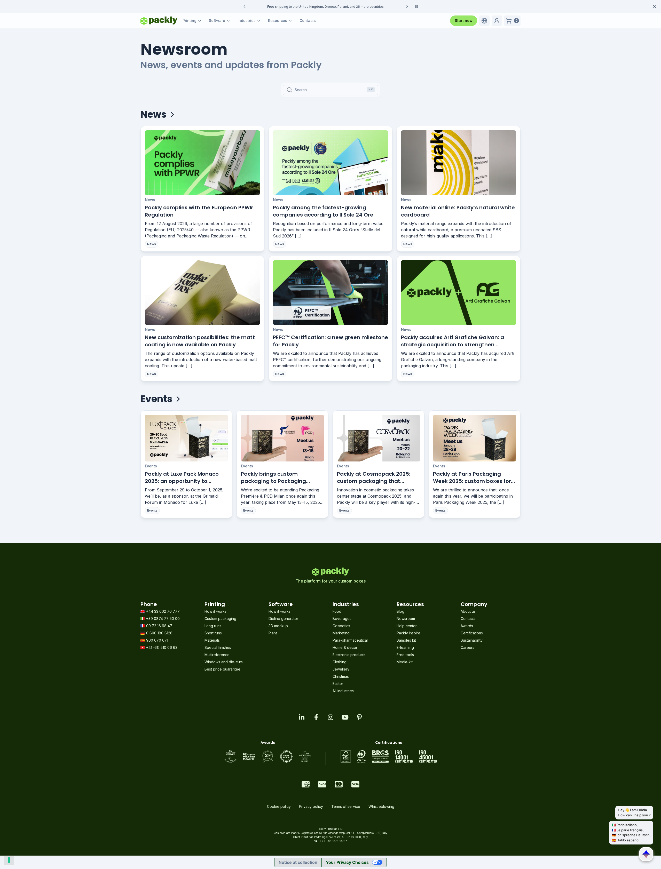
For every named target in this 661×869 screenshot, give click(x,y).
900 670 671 (157, 640)
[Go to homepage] (158, 21)
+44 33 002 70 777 (163, 611)
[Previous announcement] (244, 6)
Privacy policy (311, 806)
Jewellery (341, 669)
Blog (400, 611)
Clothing (340, 662)
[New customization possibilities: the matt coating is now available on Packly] (202, 292)
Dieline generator (283, 618)
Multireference (217, 654)
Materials (212, 640)
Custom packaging (220, 618)
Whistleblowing (381, 806)
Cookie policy (279, 806)
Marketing (341, 633)
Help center (407, 626)
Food (337, 611)
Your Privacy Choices (347, 862)
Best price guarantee (222, 669)
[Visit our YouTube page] (345, 717)
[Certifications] (389, 756)
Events (151, 466)
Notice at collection (298, 862)
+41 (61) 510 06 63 (161, 647)
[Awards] (267, 756)
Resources (277, 20)
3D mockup (278, 626)
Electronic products (349, 654)
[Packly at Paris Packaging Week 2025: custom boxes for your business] (474, 438)
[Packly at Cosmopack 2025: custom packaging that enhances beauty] (378, 438)
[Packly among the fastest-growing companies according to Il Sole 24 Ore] (330, 162)
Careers (467, 647)
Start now (464, 20)
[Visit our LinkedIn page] (301, 717)
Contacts (308, 20)
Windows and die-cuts (223, 662)
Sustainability (472, 640)
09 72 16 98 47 (159, 626)
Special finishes (217, 647)
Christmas (341, 676)
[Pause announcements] (416, 6)
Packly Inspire (408, 633)
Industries (247, 20)
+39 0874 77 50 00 (163, 618)
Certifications (472, 633)
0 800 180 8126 (159, 633)
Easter (338, 683)
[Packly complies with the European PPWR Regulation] (202, 162)
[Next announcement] (407, 6)
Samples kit (406, 640)
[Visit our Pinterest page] (359, 717)
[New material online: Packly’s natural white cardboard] (458, 162)
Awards (467, 626)
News (150, 199)
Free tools (405, 654)
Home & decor (345, 647)
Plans (273, 633)
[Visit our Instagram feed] (330, 717)
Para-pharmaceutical (350, 640)
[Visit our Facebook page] (316, 717)
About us (468, 611)
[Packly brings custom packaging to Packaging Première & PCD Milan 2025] (282, 438)
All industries (343, 691)
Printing (189, 20)
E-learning (405, 647)
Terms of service (345, 806)
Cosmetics (341, 626)
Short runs (213, 633)
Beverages (342, 618)
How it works (215, 611)
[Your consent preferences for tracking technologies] (9, 860)
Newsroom (406, 618)
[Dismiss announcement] (654, 6)
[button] (484, 20)
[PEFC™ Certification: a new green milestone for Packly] (330, 292)
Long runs (212, 626)
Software (217, 20)
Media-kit (405, 662)
